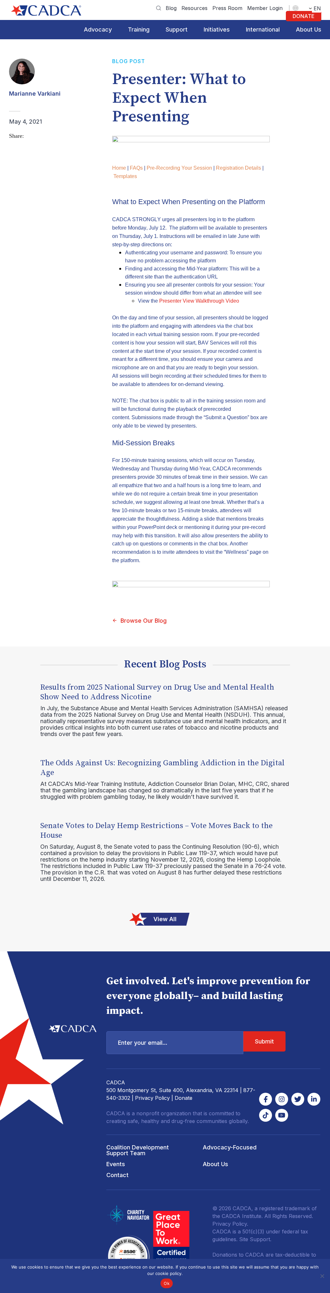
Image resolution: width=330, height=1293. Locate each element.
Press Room (227, 8)
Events (115, 1164)
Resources (194, 8)
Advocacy (98, 29)
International (263, 29)
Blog (171, 8)
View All (165, 919)
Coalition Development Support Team (137, 1150)
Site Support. (255, 1239)
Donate (304, 16)
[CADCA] (46, 10)
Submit (264, 1041)
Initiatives (217, 29)
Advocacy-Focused (230, 1147)
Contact (117, 1175)
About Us (308, 29)
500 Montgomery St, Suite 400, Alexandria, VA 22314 (172, 1090)
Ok (167, 1283)
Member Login (265, 8)
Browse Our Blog (144, 620)
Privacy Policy (152, 1098)
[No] (322, 1276)
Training (139, 29)
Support (177, 29)
